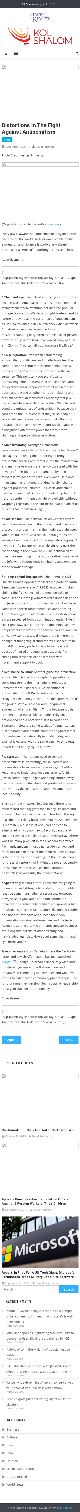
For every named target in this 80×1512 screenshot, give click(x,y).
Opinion (12, 1461)
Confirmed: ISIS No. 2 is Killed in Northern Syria (38, 1130)
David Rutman (45, 147)
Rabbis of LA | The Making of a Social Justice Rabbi (38, 1352)
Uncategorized (16, 1477)
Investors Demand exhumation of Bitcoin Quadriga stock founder (71, 1040)
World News (15, 1484)
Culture (11, 1437)
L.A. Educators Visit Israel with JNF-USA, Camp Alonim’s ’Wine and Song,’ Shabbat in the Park (38, 1369)
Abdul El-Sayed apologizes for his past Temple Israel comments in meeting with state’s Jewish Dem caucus (39, 1316)
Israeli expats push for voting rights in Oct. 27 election (39, 1402)
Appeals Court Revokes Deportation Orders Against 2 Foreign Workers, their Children (35, 1201)
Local (10, 1453)
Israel (7, 139)
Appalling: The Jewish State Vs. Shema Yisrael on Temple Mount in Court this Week (14, 1040)
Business (12, 1429)
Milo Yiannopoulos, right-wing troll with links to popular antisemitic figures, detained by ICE (40, 1335)
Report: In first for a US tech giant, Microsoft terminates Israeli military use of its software (38, 1275)
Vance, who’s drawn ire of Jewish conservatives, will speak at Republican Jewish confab (40, 1385)
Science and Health (20, 1469)
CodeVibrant (63, 1507)
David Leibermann (47, 1283)
